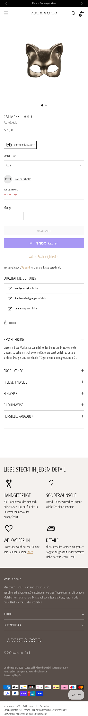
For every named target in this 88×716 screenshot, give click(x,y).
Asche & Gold (10, 122)
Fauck (30, 552)
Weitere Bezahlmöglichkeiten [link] (44, 256)
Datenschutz (45, 706)
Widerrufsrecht (30, 706)
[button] (44, 179)
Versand (25, 267)
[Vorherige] (6, 3)
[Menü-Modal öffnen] (6, 13)
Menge (7, 207)
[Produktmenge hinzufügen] (20, 216)
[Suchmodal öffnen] (73, 13)
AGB (18, 706)
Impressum (9, 706)
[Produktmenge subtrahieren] (7, 216)
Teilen (12, 323)
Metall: (10, 156)
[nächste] (81, 3)
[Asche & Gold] (44, 13)
